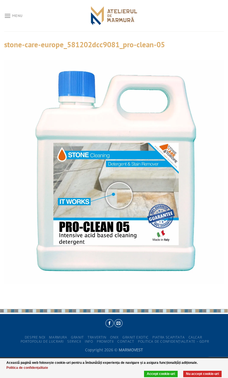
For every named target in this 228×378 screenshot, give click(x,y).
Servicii (74, 341)
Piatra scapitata (168, 337)
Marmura (58, 337)
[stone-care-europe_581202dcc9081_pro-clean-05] (114, 171)
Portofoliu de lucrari (42, 341)
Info (89, 341)
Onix (114, 337)
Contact (125, 341)
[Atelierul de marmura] (114, 16)
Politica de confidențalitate (27, 368)
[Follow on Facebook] (109, 323)
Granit (77, 337)
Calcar (195, 337)
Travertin (97, 337)
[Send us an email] (118, 323)
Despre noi (35, 337)
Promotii (105, 341)
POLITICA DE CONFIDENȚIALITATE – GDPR (173, 341)
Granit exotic (135, 337)
